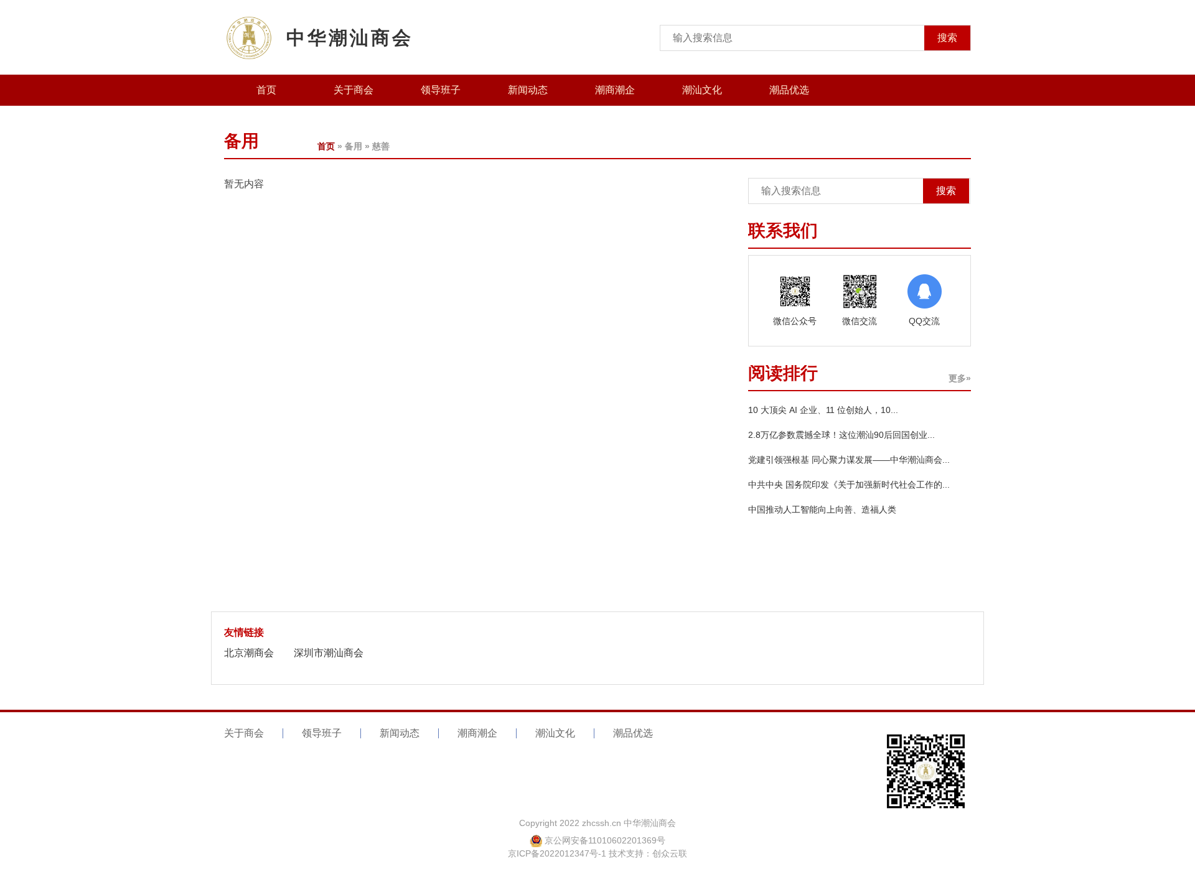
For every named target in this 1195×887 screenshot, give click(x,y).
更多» (960, 378)
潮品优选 (789, 90)
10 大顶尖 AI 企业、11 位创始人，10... (823, 410)
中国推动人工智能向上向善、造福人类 (822, 509)
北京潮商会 (249, 653)
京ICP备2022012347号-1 (557, 853)
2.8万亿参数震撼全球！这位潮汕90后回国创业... (841, 435)
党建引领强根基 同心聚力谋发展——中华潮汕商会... (849, 460)
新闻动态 (528, 90)
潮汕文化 (702, 90)
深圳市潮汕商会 (328, 653)
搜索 (947, 37)
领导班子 (441, 90)
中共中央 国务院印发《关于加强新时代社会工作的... (849, 485)
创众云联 (669, 853)
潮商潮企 (615, 90)
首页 (266, 90)
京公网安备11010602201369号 (605, 840)
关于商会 (353, 90)
